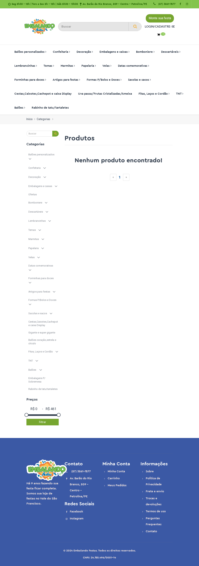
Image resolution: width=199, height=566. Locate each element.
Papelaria (88, 65)
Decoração (84, 51)
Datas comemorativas (133, 65)
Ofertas (32, 194)
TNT (179, 93)
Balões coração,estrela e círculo (42, 341)
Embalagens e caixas (114, 51)
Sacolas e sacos (139, 79)
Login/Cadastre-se (160, 26)
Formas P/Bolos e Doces (103, 79)
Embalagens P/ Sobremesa (36, 380)
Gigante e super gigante (42, 332)
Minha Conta (116, 471)
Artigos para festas (66, 79)
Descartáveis (170, 51)
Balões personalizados (29, 51)
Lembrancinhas (25, 65)
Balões (19, 107)
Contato (151, 531)
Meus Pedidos (117, 485)
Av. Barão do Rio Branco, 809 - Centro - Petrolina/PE (115, 4)
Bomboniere (145, 51)
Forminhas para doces (29, 79)
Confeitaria (61, 51)
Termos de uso (156, 511)
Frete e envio (155, 491)
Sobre (150, 471)
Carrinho (114, 478)
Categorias (43, 119)
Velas (106, 65)
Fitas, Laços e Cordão (153, 93)
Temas (48, 65)
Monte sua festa (160, 18)
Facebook (76, 511)
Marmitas (67, 65)
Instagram (76, 518)
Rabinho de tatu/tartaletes (50, 107)
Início (29, 119)
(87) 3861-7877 (166, 4)
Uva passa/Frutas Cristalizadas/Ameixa (105, 93)
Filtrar (42, 422)
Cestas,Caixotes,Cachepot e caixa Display (43, 93)
